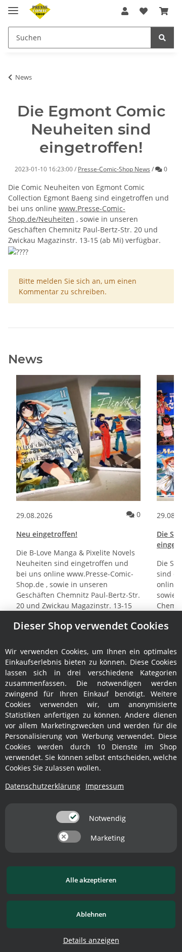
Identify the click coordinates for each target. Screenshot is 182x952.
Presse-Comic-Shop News (114, 169)
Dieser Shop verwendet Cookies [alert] (91, 625)
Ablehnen (91, 914)
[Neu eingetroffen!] (78, 438)
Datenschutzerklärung (42, 786)
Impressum (104, 786)
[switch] (67, 817)
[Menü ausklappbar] (13, 6)
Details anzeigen (91, 940)
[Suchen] (162, 37)
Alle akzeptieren (91, 879)
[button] (125, 11)
